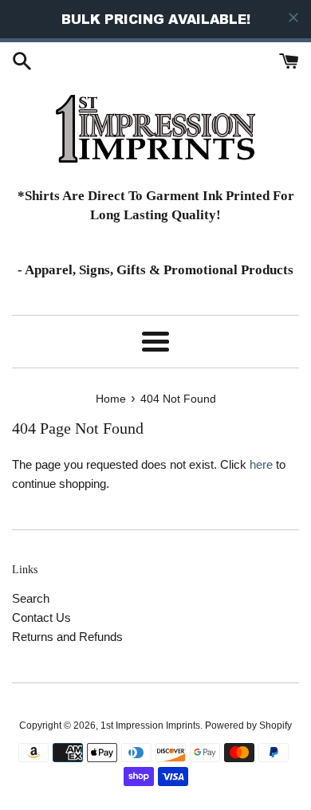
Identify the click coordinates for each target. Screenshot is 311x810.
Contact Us (41, 617)
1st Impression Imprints (150, 725)
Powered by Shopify (248, 725)
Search (30, 598)
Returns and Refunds (67, 636)
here (261, 464)
